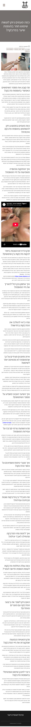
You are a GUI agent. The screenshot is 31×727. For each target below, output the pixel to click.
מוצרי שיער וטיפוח (19, 49)
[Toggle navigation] (4, 5)
